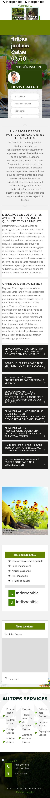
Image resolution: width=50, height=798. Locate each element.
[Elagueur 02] (25, 5)
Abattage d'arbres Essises (26, 738)
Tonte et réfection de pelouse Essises (26, 722)
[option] (19, 19)
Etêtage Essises (10, 731)
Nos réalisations (29, 67)
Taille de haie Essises (42, 713)
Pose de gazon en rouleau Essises (10, 716)
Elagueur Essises (42, 723)
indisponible (13, 2)
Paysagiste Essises (42, 733)
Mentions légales (25, 792)
